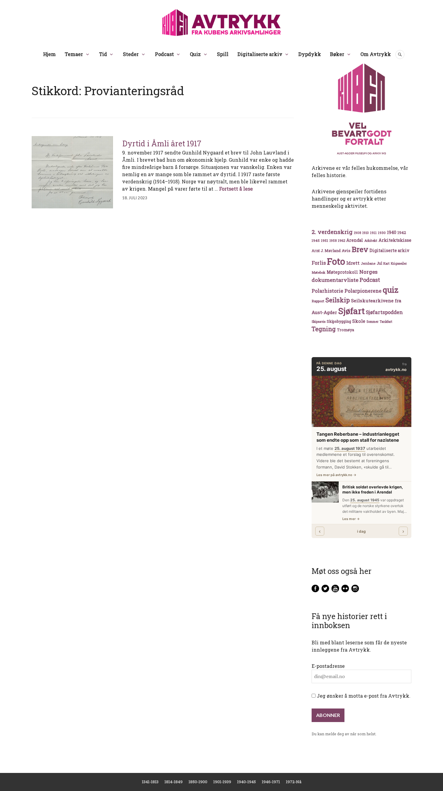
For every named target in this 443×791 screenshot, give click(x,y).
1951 (324, 240)
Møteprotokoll (342, 272)
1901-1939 (222, 781)
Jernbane (368, 263)
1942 (401, 232)
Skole (358, 321)
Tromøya (345, 329)
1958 (333, 240)
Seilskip (337, 300)
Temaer (74, 54)
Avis (346, 250)
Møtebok (318, 272)
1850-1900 (198, 781)
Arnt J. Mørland (326, 250)
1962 (341, 240)
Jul (379, 263)
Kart (386, 263)
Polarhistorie (327, 291)
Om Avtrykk (375, 54)
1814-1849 (174, 781)
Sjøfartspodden (384, 312)
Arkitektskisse (395, 240)
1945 (316, 240)
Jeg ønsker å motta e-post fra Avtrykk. (363, 696)
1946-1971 (271, 781)
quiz (390, 290)
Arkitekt (370, 240)
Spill (222, 54)
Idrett (353, 263)
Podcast (164, 54)
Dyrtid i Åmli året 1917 (161, 143)
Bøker (337, 54)
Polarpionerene (363, 291)
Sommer (372, 321)
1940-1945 (246, 781)
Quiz (195, 54)
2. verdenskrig (332, 231)
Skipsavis (318, 321)
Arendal (354, 240)
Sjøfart (351, 310)
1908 (357, 233)
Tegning (324, 329)
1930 (382, 232)
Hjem (49, 54)
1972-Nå (293, 781)
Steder (131, 54)
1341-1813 (150, 781)
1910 (365, 233)
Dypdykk (309, 54)
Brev (360, 249)
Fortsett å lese (236, 188)
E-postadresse (328, 666)
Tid (103, 54)
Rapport (318, 301)
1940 (391, 232)
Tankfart (386, 321)
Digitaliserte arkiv (259, 54)
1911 (373, 232)
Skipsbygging (339, 321)
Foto (336, 261)
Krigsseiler (399, 263)
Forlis (319, 263)
